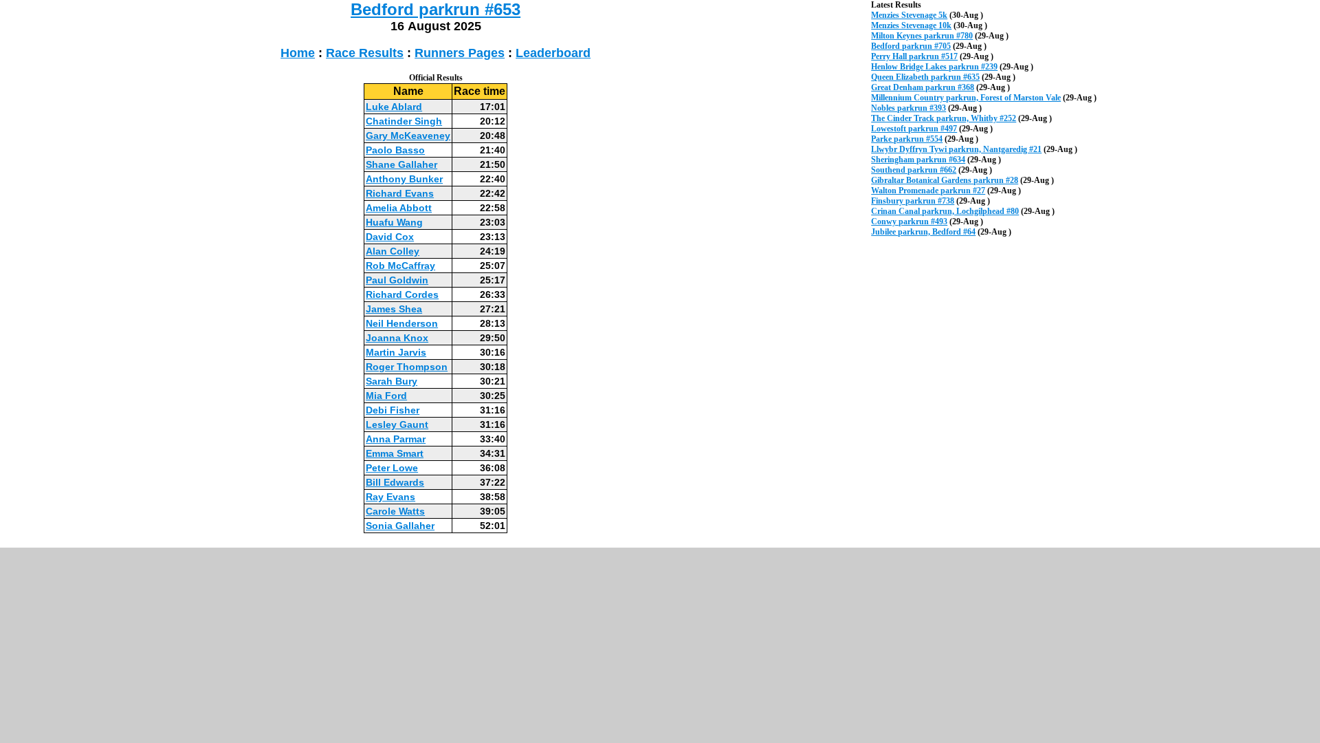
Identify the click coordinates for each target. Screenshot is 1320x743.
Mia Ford (386, 395)
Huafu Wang (394, 222)
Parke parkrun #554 (907, 139)
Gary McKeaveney (408, 135)
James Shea (394, 308)
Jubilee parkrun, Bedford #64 (923, 232)
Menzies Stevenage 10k (911, 25)
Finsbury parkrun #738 (912, 201)
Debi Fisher (392, 410)
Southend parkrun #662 (913, 170)
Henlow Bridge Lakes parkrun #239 (934, 67)
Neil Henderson (402, 323)
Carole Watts (395, 511)
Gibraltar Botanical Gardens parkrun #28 (944, 180)
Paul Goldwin (397, 280)
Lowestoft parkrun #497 (914, 128)
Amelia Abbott (399, 207)
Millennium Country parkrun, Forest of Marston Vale (966, 98)
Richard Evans (400, 193)
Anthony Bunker (404, 178)
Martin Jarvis (396, 352)
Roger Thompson (407, 366)
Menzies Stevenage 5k (909, 15)
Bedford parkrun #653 (435, 9)
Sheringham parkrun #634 (918, 159)
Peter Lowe (392, 467)
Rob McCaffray (400, 265)
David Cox (390, 236)
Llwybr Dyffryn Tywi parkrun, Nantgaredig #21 (956, 149)
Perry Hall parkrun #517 (914, 56)
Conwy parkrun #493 (909, 221)
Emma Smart (395, 453)
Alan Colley (392, 251)
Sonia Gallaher (400, 525)
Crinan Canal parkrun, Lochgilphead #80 (945, 211)
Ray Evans (390, 496)
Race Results (365, 53)
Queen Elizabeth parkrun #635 (925, 77)
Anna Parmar (396, 438)
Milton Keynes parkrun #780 (922, 36)
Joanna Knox (397, 337)
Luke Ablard (394, 106)
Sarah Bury (391, 381)
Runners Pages (460, 53)
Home (297, 53)
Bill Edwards (395, 482)
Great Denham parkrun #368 (922, 87)
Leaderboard (553, 53)
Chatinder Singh (404, 121)
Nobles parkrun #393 (908, 108)
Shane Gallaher (401, 164)
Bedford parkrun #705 (911, 46)
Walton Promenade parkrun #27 (928, 190)
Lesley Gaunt (397, 424)
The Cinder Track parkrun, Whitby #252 (943, 118)
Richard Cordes (402, 294)
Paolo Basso (395, 149)
